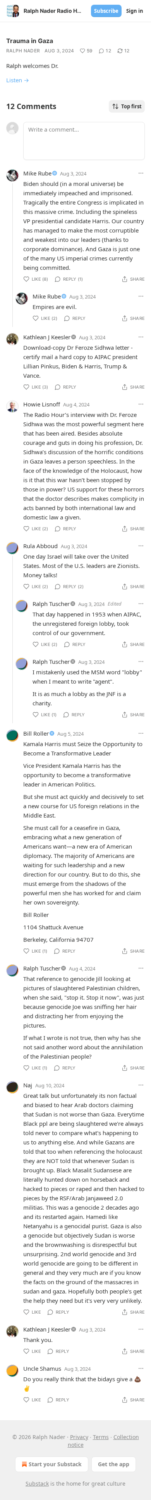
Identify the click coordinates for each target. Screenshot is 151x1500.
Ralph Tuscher (51, 604)
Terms (101, 1437)
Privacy (79, 1437)
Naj (27, 1085)
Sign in (134, 10)
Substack (37, 1483)
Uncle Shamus (42, 1368)
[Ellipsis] (141, 173)
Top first (131, 106)
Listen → (17, 80)
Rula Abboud (40, 546)
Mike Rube (37, 173)
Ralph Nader (23, 51)
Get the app (113, 1464)
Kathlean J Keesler (46, 337)
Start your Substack (55, 1464)
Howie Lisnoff (41, 404)
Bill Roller (36, 733)
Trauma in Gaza (29, 41)
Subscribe (106, 10)
